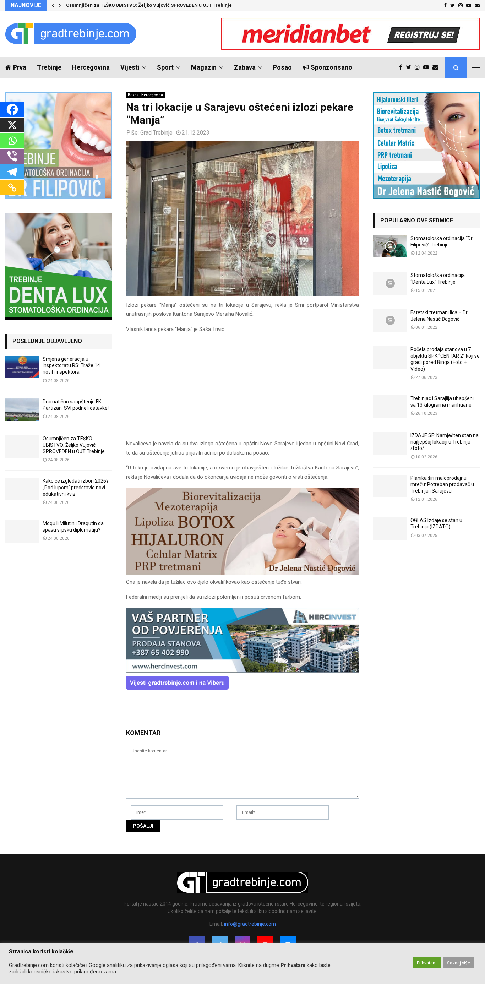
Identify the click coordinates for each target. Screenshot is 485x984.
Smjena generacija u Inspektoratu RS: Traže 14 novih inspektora (71, 365)
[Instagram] (419, 67)
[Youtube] (427, 67)
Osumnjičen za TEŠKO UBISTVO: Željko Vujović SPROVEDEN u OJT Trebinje (149, 5)
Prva (19, 67)
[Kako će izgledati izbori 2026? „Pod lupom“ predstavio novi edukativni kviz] (22, 489)
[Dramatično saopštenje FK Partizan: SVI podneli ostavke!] (22, 409)
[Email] (437, 67)
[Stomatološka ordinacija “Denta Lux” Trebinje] (390, 283)
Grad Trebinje (156, 132)
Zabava (245, 67)
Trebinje (49, 67)
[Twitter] (410, 67)
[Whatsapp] (12, 140)
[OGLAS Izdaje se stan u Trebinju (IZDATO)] (390, 528)
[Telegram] (12, 172)
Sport (165, 67)
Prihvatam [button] (427, 963)
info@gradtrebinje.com (250, 924)
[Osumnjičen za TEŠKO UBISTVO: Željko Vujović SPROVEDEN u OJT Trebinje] (22, 446)
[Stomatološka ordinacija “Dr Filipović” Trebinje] (390, 246)
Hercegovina (91, 67)
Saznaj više (458, 963)
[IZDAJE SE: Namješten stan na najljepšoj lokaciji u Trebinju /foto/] (390, 443)
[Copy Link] (12, 187)
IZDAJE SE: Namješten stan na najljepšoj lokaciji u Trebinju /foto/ (444, 442)
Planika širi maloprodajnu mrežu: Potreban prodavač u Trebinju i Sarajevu (442, 484)
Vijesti (130, 67)
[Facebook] (402, 67)
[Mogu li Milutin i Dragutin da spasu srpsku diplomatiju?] (22, 531)
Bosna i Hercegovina (145, 95)
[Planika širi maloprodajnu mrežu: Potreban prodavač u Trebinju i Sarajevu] (390, 486)
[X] (12, 125)
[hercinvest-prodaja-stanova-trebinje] (242, 671)
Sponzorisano (331, 67)
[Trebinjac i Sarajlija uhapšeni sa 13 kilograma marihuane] (390, 406)
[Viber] (12, 156)
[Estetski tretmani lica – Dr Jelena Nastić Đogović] (390, 320)
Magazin (204, 67)
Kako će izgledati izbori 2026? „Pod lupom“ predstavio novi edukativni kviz (76, 487)
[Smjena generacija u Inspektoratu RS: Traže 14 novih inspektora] (22, 367)
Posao (282, 67)
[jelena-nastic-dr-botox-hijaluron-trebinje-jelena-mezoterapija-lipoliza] (242, 573)
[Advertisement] (242, 389)
